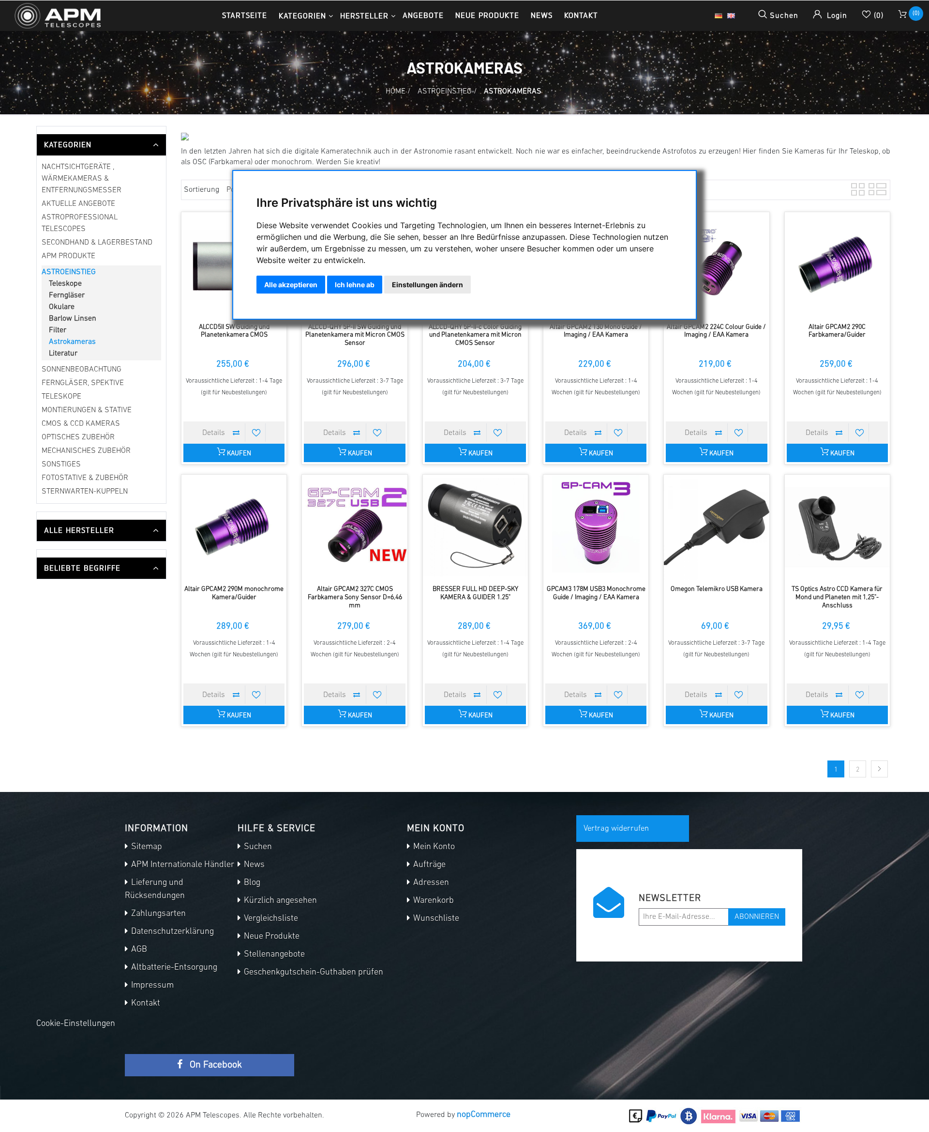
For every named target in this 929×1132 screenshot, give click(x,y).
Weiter (879, 768)
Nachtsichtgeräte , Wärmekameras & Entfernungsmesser (81, 178)
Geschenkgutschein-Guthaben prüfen (312, 972)
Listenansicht (874, 188)
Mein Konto (433, 847)
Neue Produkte (487, 15)
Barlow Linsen (72, 319)
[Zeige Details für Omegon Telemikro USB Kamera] (716, 527)
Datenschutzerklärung (171, 932)
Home (395, 91)
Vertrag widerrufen (616, 828)
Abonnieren (756, 917)
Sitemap (145, 847)
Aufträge (428, 865)
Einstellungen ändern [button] (427, 284)
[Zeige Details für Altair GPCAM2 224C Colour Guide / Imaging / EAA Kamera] (716, 264)
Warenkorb (432, 901)
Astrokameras (72, 342)
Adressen (430, 883)
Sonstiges (61, 464)
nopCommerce (483, 1115)
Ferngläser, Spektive (83, 383)
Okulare (62, 307)
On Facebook (214, 1065)
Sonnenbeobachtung (81, 369)
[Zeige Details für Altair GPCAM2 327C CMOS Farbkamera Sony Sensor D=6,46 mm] (354, 527)
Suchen (257, 847)
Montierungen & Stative (87, 410)
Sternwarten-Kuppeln (85, 492)
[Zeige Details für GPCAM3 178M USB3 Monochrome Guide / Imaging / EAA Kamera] (595, 527)
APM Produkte (68, 256)
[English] (731, 16)
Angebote (423, 15)
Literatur (63, 353)
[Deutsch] (718, 16)
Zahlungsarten (157, 914)
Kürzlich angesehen (279, 901)
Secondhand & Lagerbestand (97, 243)
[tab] (101, 144)
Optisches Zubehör (78, 437)
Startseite (244, 15)
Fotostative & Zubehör (85, 478)
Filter (57, 330)
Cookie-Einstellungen (75, 1024)
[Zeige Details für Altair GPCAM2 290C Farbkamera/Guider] (837, 264)
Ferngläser (67, 295)
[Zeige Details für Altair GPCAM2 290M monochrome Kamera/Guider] (233, 527)
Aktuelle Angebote (78, 204)
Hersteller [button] (364, 15)
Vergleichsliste (270, 919)
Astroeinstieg (69, 272)
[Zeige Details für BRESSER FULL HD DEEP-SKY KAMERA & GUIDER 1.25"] (475, 527)
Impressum (151, 985)
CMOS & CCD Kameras (81, 424)
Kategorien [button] (302, 15)
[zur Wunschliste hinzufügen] (256, 432)
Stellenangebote (273, 954)
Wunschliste (435, 919)
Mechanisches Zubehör (86, 451)
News (542, 15)
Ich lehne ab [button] (355, 284)
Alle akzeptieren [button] (290, 284)
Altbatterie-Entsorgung (173, 967)
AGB (138, 950)
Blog (251, 883)
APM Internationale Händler (181, 865)
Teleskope (65, 284)
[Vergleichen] (236, 432)
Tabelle (857, 188)
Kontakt (581, 15)
